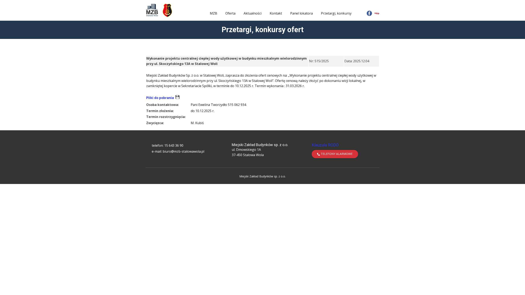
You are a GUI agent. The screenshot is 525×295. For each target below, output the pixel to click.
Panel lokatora (301, 13)
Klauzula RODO (325, 145)
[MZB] (152, 10)
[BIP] (376, 13)
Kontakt (276, 13)
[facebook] (369, 13)
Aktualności (252, 13)
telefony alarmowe (336, 154)
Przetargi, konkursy (336, 13)
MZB (213, 13)
